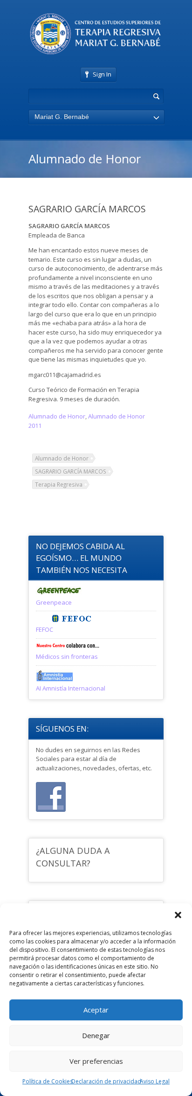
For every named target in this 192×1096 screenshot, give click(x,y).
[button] (178, 915)
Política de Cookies (47, 1081)
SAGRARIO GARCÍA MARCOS (70, 471)
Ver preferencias (96, 1061)
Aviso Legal (155, 1081)
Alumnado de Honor (56, 416)
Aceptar (96, 1009)
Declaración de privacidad (106, 1081)
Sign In (102, 74)
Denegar (96, 1035)
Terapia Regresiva (58, 484)
